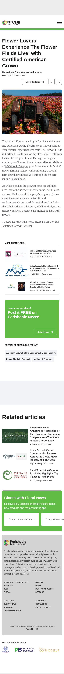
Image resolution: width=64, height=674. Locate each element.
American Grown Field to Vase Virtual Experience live (31, 353)
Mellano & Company (17, 166)
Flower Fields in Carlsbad (18, 359)
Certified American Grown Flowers (24, 72)
